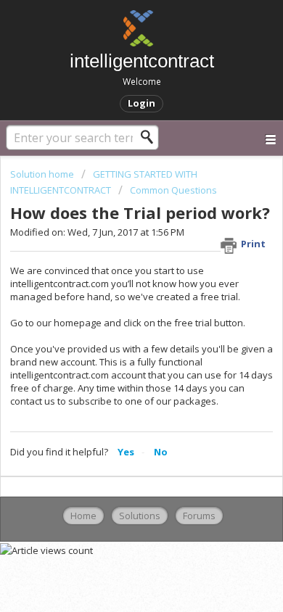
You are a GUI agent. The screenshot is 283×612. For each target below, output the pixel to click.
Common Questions (173, 190)
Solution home (43, 174)
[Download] (114, 293)
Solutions (139, 515)
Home (83, 515)
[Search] (151, 137)
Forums (199, 515)
